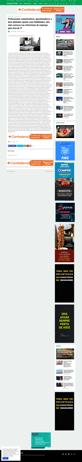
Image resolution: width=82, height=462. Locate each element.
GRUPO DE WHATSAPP (11, 0)
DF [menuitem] (63, 3)
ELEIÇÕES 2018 (43, 0)
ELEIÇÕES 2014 (56, 0)
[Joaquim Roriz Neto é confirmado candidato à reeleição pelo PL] (59, 378)
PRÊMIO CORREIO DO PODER (21, 0)
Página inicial (10, 16)
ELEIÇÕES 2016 (49, 0)
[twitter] (71, 1)
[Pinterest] (28, 146)
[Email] (30, 146)
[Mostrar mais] (33, 146)
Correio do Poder (12, 3)
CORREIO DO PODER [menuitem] (27, 3)
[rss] (74, 454)
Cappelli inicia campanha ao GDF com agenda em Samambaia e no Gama (68, 61)
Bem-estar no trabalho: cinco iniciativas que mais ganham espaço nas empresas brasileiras (68, 68)
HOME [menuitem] (21, 3)
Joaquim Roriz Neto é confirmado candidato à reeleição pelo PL (67, 378)
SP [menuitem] (49, 3)
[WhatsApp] (25, 146)
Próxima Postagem (49, 171)
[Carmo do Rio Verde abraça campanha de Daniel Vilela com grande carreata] (59, 372)
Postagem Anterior (11, 171)
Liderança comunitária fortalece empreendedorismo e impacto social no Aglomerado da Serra (67, 364)
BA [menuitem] (61, 3)
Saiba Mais (11, 456)
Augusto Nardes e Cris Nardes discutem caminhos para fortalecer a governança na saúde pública (68, 100)
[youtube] (74, 1)
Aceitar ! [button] (5, 458)
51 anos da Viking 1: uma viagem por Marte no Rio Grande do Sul (68, 115)
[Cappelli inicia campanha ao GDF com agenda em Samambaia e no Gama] (59, 61)
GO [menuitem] (66, 3)
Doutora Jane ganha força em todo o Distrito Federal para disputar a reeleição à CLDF (68, 385)
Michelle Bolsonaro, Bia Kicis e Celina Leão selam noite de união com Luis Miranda (68, 53)
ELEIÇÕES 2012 (63, 0)
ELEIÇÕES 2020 (36, 0)
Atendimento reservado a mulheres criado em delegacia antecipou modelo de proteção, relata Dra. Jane (68, 76)
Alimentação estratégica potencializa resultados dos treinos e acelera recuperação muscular (65, 353)
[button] (70, 3)
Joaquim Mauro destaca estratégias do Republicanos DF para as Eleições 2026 (68, 91)
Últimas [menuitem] (35, 3)
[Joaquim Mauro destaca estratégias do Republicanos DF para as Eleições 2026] (59, 91)
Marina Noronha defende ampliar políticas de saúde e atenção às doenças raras (68, 84)
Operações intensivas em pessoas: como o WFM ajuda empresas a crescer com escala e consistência (68, 108)
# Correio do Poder (18, 16)
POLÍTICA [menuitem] (45, 3)
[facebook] (69, 1)
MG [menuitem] (58, 3)
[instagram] (71, 454)
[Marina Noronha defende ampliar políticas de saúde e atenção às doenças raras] (59, 84)
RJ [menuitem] (52, 3)
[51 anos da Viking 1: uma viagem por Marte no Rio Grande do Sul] (59, 116)
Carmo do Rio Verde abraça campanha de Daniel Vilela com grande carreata (64, 45)
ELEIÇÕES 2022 (29, 0)
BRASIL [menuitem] (40, 3)
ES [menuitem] (55, 3)
